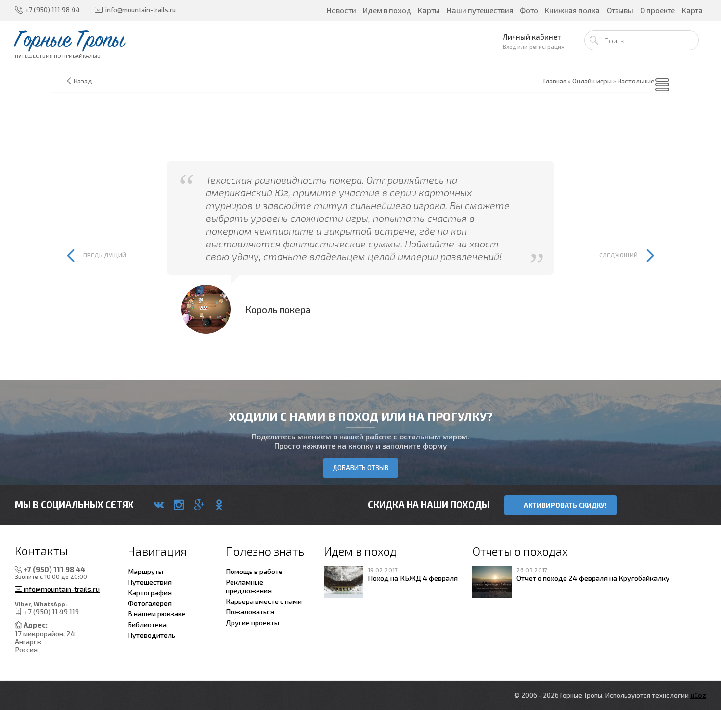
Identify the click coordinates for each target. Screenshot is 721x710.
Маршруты (145, 571)
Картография (150, 592)
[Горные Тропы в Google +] (199, 505)
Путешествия (150, 581)
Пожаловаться (250, 611)
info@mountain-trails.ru (61, 589)
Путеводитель (151, 634)
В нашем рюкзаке (157, 613)
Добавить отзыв (360, 468)
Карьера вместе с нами (264, 601)
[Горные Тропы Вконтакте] (159, 505)
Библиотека (147, 624)
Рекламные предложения (249, 586)
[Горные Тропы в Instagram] (179, 505)
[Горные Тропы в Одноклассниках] (219, 505)
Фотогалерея (150, 603)
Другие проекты (252, 622)
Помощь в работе (254, 571)
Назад (83, 81)
